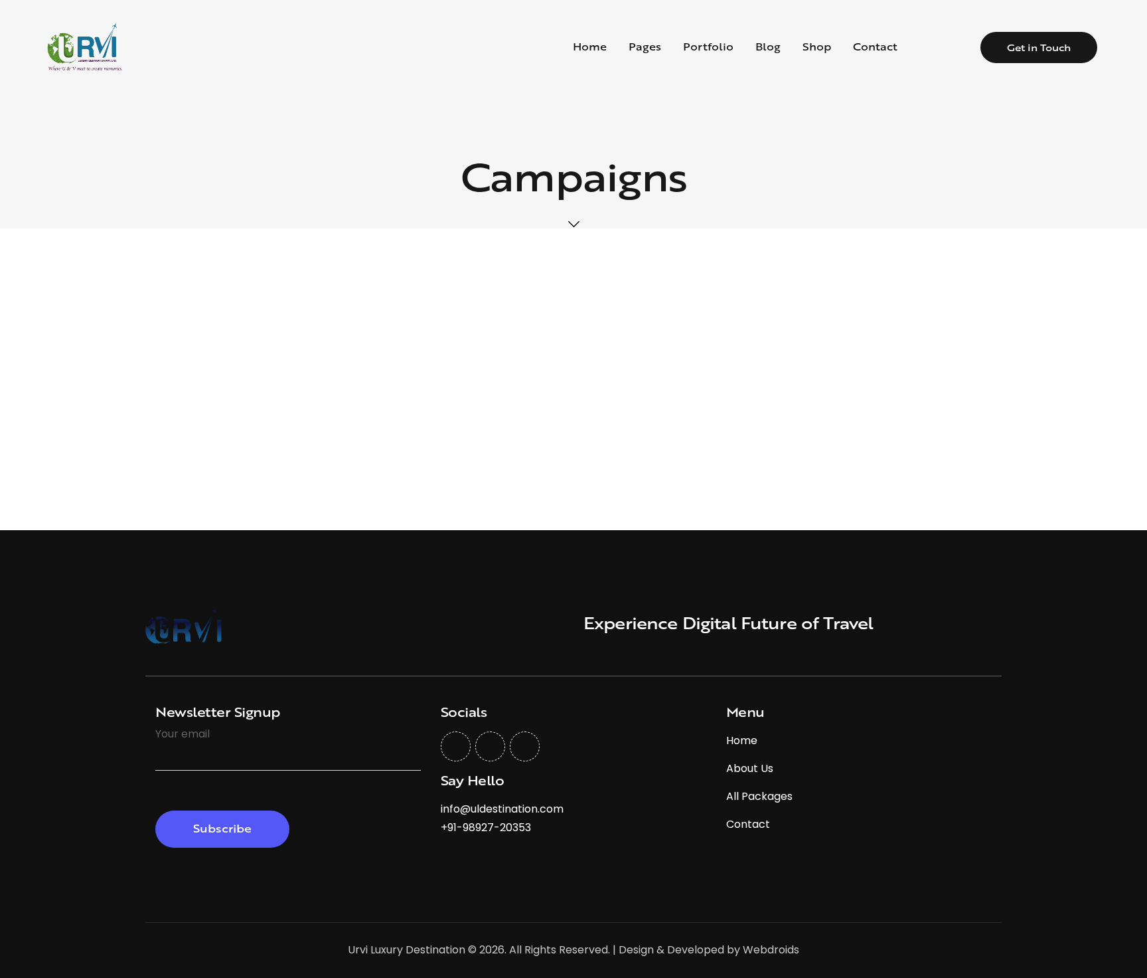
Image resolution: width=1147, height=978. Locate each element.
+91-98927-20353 (486, 827)
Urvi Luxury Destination (406, 949)
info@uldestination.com (502, 809)
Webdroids (771, 949)
